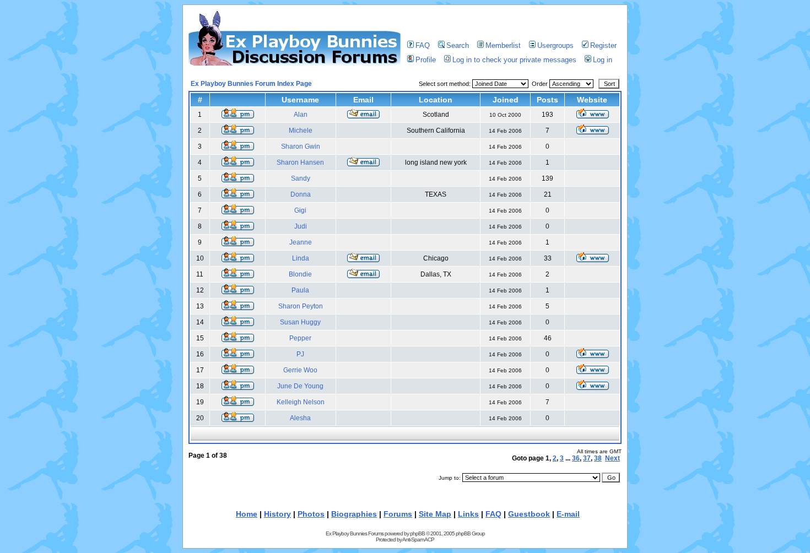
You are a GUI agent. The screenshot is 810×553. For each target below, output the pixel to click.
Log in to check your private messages (514, 60)
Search (457, 45)
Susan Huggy (300, 322)
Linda (300, 258)
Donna (300, 194)
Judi (300, 226)
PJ (300, 354)
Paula (300, 290)
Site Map (435, 513)
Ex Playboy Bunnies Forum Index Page (251, 84)
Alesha (300, 418)
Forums (398, 513)
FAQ (422, 45)
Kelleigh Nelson (301, 402)
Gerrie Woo (300, 370)
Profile (425, 60)
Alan (300, 114)
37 (587, 458)
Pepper (300, 338)
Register (603, 45)
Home (246, 513)
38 (598, 458)
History (277, 513)
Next (612, 458)
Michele (300, 130)
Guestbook (529, 513)
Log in (602, 60)
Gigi (300, 210)
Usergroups (555, 45)
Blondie (300, 274)
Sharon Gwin (300, 146)
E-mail (568, 513)
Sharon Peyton (300, 306)
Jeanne (300, 242)
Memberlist (503, 45)
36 (576, 458)
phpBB (417, 533)
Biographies (354, 513)
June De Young (300, 386)
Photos (311, 513)
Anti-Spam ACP (418, 539)
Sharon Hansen (300, 162)
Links (468, 513)
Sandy (300, 178)
